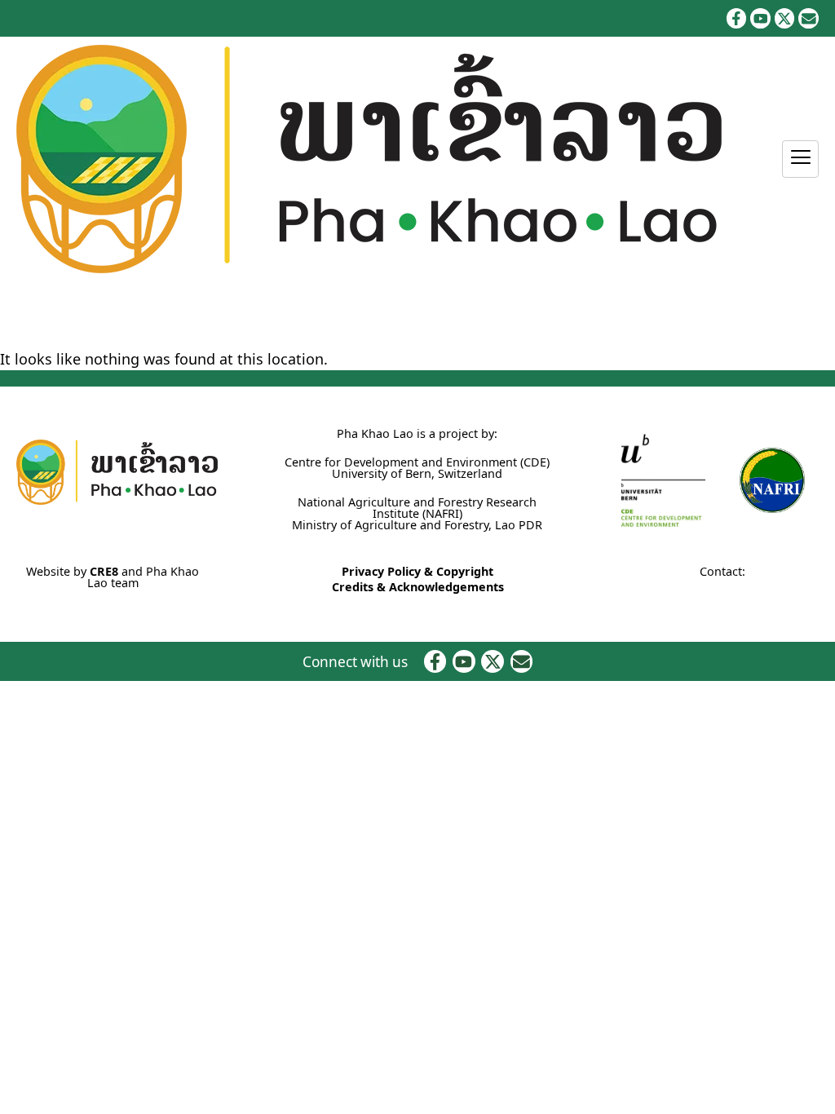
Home (16, 315)
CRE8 (104, 571)
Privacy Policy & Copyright (417, 571)
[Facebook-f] (737, 18)
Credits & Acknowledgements (418, 587)
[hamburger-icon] (800, 159)
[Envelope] (808, 18)
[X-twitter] (785, 18)
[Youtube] (760, 18)
